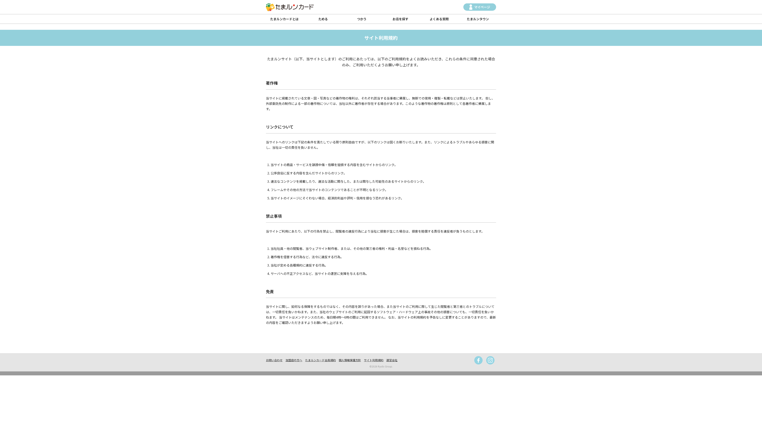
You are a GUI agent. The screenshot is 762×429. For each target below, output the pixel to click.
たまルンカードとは (284, 18)
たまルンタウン (478, 18)
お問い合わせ (274, 360)
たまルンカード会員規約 (320, 360)
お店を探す (400, 18)
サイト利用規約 (373, 360)
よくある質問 (439, 18)
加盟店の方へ (294, 360)
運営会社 (391, 360)
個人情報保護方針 (350, 360)
